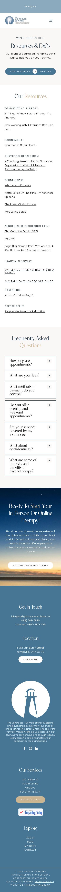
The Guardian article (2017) (21, 231)
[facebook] (24, 748)
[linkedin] (36, 748)
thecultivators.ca (38, 885)
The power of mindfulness (20, 204)
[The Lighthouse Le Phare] (17, 17)
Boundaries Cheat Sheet (20, 145)
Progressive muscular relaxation (25, 311)
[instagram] (30, 748)
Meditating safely (15, 211)
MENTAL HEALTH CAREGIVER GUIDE (29, 281)
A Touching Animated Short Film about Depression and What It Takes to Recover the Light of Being (29, 165)
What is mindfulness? (18, 185)
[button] (30, 362)
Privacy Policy (44, 882)
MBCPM (9, 238)
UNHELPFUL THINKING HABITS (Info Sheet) (29, 271)
